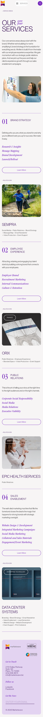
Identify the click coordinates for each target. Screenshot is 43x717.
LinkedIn (9, 687)
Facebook (10, 689)
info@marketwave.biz (15, 675)
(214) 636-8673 (12, 673)
